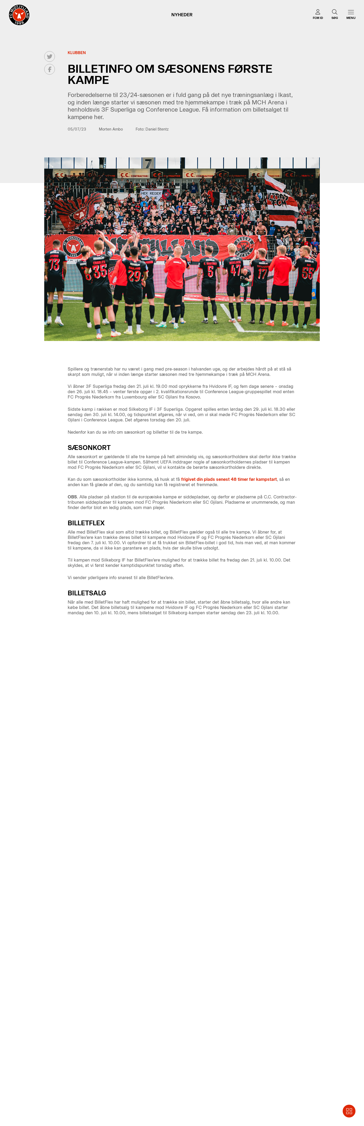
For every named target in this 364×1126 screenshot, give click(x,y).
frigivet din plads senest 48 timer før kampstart (229, 479)
